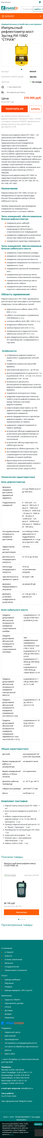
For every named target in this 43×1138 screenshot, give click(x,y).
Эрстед (33, 76)
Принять (38, 1124)
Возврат (8, 1014)
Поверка (8, 986)
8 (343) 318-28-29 (22, 1075)
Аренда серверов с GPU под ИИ (18, 990)
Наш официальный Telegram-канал (16, 1101)
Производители (12, 1039)
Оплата (8, 1007)
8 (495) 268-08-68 (16, 1069)
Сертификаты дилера (14, 1003)
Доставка (9, 1010)
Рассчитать (21, 912)
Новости (8, 956)
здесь (12, 1134)
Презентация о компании (16, 970)
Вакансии (9, 963)
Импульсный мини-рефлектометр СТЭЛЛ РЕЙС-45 (20, 864)
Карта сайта (10, 1053)
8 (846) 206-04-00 (16, 1083)
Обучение (9, 983)
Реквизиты (9, 1017)
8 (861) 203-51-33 (19, 1080)
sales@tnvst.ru (27, 1088)
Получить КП (14, 108)
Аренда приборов (12, 979)
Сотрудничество (12, 966)
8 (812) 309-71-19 (24, 1072)
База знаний (10, 1036)
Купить (35, 109)
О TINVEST (9, 952)
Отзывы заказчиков (13, 959)
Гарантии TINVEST (12, 999)
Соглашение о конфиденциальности (21, 1043)
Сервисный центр (12, 1032)
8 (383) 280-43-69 (21, 1078)
